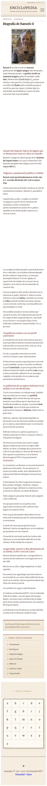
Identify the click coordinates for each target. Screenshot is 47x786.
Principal (7, 19)
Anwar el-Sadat (15, 668)
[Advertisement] (23, 122)
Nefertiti (12, 664)
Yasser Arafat (14, 673)
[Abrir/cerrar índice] (42, 10)
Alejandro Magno (16, 654)
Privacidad (20, 774)
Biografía (18, 19)
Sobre (29, 774)
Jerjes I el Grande (16, 659)
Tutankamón (8, 460)
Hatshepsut (14, 649)
